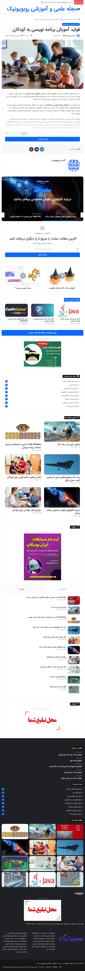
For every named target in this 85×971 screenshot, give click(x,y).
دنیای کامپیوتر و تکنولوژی (66, 19)
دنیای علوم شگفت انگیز (71, 381)
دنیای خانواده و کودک (72, 399)
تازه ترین (62, 589)
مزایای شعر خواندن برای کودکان (26, 510)
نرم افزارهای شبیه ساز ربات (58, 676)
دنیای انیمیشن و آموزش (71, 403)
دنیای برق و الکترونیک (71, 388)
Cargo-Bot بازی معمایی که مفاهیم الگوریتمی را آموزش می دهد (42, 199)
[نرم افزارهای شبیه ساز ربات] (74, 680)
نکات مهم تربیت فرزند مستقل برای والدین (53, 667)
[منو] (79, 9)
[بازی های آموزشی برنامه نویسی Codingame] (16, 310)
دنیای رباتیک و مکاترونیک (70, 396)
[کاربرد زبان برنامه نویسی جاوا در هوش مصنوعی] (68, 310)
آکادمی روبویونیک (70, 36)
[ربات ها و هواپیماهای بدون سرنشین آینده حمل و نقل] (62, 464)
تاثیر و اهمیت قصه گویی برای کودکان (61, 2)
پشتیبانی (48, 967)
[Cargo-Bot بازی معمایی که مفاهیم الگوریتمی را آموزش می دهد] (74, 600)
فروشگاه (54, 967)
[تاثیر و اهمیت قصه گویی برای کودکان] (23, 464)
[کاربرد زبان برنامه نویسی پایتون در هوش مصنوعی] (42, 310)
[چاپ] (31, 149)
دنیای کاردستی (74, 385)
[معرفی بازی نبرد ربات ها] (62, 431)
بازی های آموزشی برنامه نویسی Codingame (18, 320)
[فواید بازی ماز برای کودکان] (74, 690)
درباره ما (41, 967)
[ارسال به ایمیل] (64, 36)
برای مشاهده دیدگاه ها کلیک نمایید (42, 332)
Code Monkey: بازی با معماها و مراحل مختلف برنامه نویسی (23, 446)
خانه (77, 19)
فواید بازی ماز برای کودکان (58, 686)
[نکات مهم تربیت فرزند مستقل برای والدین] (74, 670)
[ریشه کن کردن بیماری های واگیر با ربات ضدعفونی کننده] (15, 879)
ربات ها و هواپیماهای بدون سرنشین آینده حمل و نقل (63, 479)
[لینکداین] (42, 149)
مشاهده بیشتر (43, 139)
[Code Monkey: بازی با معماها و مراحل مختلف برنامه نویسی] (23, 431)
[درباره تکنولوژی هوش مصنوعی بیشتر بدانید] (62, 497)
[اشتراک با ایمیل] (36, 149)
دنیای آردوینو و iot (72, 406)
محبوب (21, 589)
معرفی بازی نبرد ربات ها (69, 444)
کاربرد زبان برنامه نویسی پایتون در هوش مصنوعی (43, 320)
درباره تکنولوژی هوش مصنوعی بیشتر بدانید (63, 511)
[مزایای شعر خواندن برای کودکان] (23, 497)
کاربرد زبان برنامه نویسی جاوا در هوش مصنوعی (70, 320)
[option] (42, 199)
